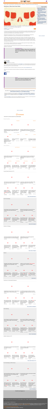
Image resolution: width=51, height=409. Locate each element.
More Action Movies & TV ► (32, 360)
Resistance (8, 29)
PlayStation (17, 120)
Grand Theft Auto (17, 147)
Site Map (9, 399)
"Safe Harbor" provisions (25, 91)
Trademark (30, 399)
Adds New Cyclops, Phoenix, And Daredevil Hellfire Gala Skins (42, 12)
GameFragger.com (9, 96)
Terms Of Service (15, 399)
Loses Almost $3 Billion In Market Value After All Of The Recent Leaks (42, 22)
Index (6, 399)
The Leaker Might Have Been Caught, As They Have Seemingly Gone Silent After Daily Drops (42, 19)
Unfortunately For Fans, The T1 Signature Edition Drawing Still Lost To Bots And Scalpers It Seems (42, 9)
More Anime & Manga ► (32, 250)
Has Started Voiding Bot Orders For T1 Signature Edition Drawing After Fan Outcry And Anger (42, 15)
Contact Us (5, 407)
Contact (33, 399)
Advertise (35, 399)
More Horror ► (34, 278)
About (11, 399)
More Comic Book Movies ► (32, 196)
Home (5, 4)
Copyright (27, 399)
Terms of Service (21, 404)
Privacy (24, 399)
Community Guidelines (20, 399)
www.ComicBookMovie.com (28, 67)
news (7, 4)
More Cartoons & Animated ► (31, 306)
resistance (23, 4)
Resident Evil (34, 147)
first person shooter (18, 4)
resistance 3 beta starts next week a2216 (32, 4)
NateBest (6, 28)
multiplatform (11, 4)
